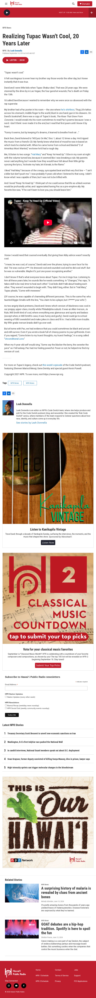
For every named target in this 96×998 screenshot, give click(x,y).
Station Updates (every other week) (21, 697)
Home (38, 970)
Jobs (76, 970)
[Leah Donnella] (8, 407)
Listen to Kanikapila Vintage (48, 529)
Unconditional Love (14, 338)
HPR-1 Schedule (42, 976)
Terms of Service (61, 976)
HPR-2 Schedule (42, 981)
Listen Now (48, 542)
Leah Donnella (16, 50)
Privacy (58, 981)
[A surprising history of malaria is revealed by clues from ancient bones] (22, 893)
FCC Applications (80, 981)
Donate (86, 4)
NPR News (6, 27)
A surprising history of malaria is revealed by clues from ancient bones (66, 892)
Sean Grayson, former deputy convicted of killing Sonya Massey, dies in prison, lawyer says (49, 759)
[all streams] (92, 13)
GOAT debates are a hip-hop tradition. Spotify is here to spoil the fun (65, 928)
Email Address (11, 684)
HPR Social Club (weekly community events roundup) (28, 708)
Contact (58, 970)
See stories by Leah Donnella (31, 422)
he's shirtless (67, 109)
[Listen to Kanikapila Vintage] (48, 478)
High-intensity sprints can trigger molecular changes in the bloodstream (40, 767)
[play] (7, 12)
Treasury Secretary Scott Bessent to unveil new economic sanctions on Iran (42, 733)
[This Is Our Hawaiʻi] (48, 822)
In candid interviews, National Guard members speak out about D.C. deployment (44, 750)
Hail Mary (36, 154)
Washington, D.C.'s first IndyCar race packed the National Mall (35, 742)
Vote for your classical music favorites (48, 649)
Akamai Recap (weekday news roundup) (23, 706)
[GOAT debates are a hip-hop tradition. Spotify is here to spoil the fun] (22, 929)
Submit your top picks (48, 665)
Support (77, 976)
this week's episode (52, 365)
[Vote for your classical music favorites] (48, 598)
